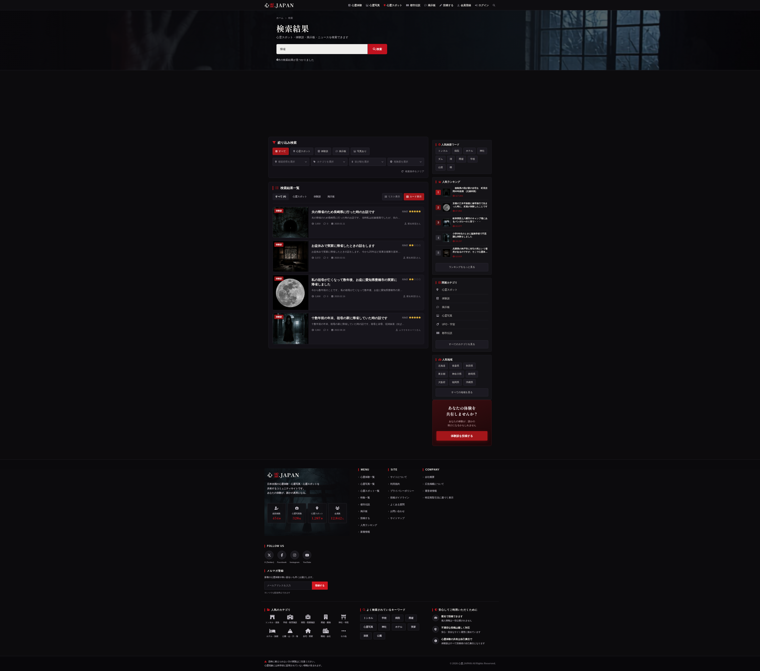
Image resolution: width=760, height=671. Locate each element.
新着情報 (365, 531)
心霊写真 (374, 5)
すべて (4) (280, 196)
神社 (482, 150)
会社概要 (429, 477)
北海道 (441, 365)
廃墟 (461, 159)
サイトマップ (397, 518)
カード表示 (416, 196)
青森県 (455, 365)
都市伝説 (414, 5)
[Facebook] (281, 555)
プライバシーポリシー (402, 490)
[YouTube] (307, 555)
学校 (472, 159)
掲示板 (431, 5)
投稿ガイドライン (399, 497)
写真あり (362, 151)
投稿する (447, 5)
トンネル (443, 150)
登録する (320, 585)
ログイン (483, 5)
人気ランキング (368, 525)
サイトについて (398, 477)
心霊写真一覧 (367, 484)
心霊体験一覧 (367, 477)
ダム (440, 159)
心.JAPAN (279, 5)
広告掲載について (434, 484)
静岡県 (471, 374)
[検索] (494, 5)
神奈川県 (457, 374)
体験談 (324, 151)
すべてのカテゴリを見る (462, 344)
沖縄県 (469, 382)
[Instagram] (294, 555)
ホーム (279, 18)
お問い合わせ (397, 511)
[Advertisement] (380, 103)
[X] (269, 555)
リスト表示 (394, 196)
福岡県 (455, 382)
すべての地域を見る (462, 392)
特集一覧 (365, 497)
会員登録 (465, 5)
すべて (282, 151)
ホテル (469, 150)
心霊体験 (356, 5)
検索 (379, 49)
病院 (456, 150)
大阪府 (441, 382)
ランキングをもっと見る (462, 267)
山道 (440, 167)
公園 (379, 635)
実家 (413, 626)
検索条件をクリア (414, 171)
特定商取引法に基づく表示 (439, 497)
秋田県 (469, 365)
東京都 (441, 374)
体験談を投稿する (462, 435)
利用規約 (395, 484)
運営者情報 (431, 490)
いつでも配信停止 (274, 593)
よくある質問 (397, 504)
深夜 (366, 635)
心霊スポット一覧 (369, 490)
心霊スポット (394, 5)
